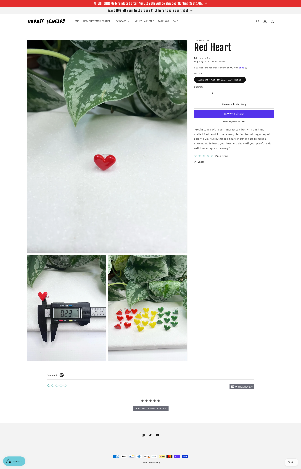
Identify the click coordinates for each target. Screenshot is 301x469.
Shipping (198, 61)
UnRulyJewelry (154, 462)
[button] (122, 21)
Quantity (198, 87)
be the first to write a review (150, 408)
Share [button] (201, 161)
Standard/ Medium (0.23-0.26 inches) (220, 79)
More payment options (234, 121)
